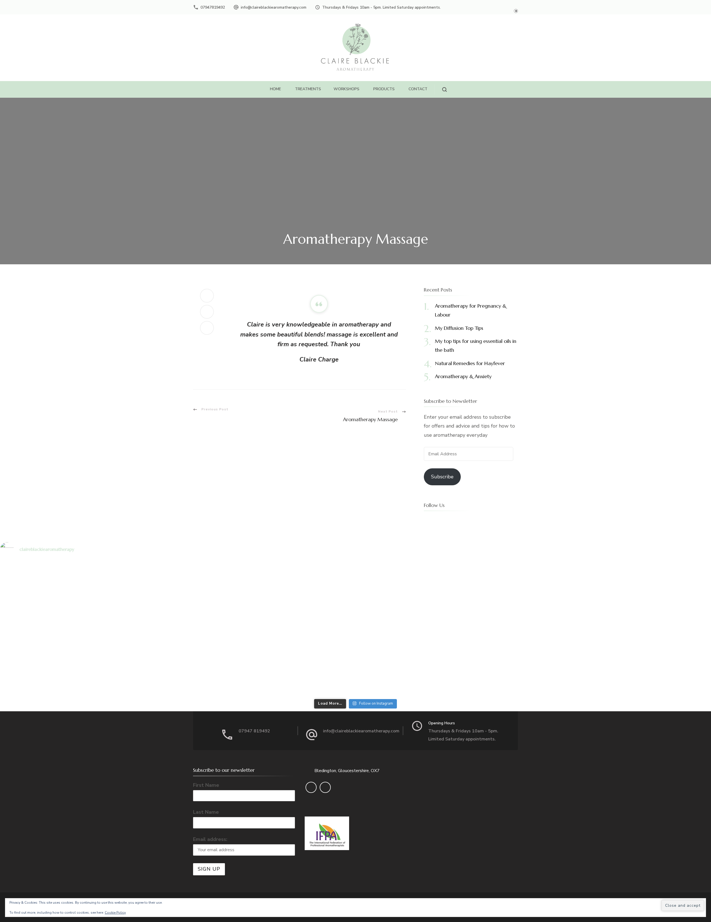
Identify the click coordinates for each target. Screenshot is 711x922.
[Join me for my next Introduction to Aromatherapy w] (117, 628)
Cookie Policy (115, 912)
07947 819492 (254, 731)
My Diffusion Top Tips (459, 328)
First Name (206, 785)
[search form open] (440, 89)
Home (275, 89)
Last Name (206, 812)
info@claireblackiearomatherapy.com (273, 7)
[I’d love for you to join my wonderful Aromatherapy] (593, 628)
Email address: (210, 839)
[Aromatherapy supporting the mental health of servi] (355, 628)
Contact (418, 89)
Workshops (346, 89)
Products (384, 89)
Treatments (308, 89)
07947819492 (213, 7)
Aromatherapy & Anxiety (463, 376)
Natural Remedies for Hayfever (470, 363)
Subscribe (442, 476)
